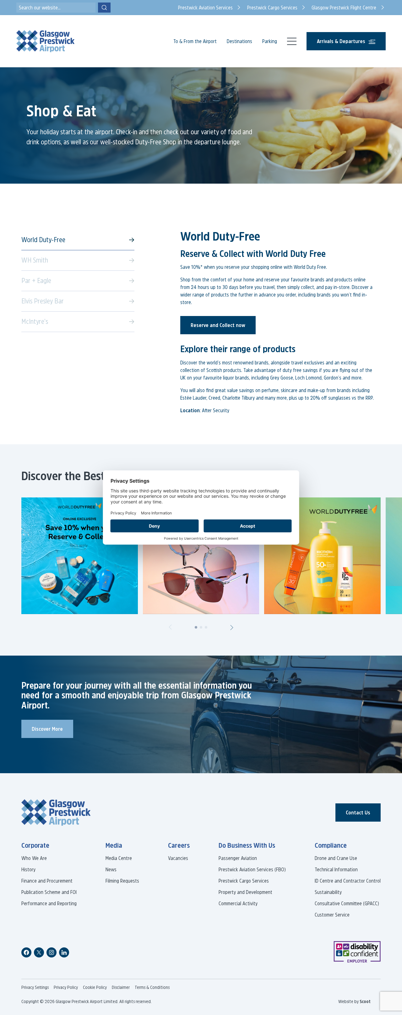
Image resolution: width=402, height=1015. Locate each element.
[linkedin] (64, 952)
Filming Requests (122, 880)
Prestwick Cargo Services (244, 880)
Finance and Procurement (47, 880)
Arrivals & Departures (341, 41)
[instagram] (51, 952)
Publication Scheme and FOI (49, 892)
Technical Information (336, 869)
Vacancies (178, 858)
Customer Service (332, 914)
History (28, 869)
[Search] (104, 8)
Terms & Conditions (152, 987)
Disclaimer (121, 987)
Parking (269, 41)
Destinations (239, 41)
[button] (170, 627)
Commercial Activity (238, 903)
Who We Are (34, 858)
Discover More (47, 728)
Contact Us (358, 812)
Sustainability (328, 892)
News (111, 869)
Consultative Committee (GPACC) (347, 903)
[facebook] (26, 952)
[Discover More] (79, 555)
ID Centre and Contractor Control (348, 880)
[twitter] (39, 952)
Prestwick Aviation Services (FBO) (252, 869)
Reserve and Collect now (218, 325)
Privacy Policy (66, 987)
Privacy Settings (35, 987)
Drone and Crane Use (336, 858)
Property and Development (245, 892)
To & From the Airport (195, 41)
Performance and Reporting (49, 903)
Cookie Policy (95, 987)
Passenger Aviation (238, 858)
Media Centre (119, 858)
